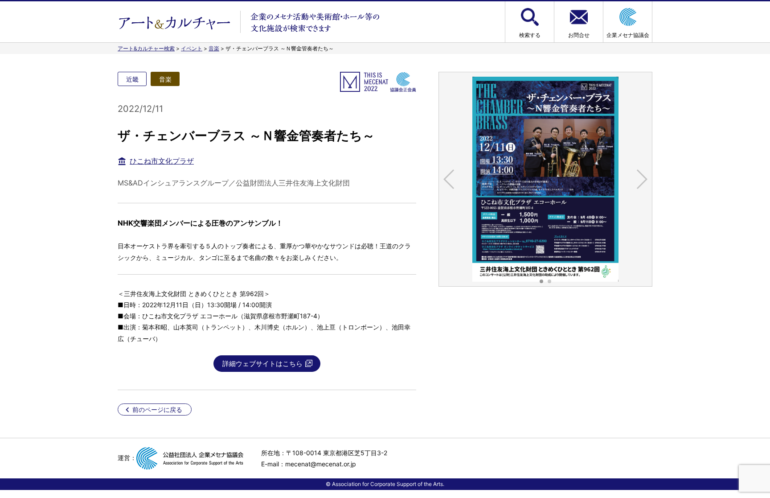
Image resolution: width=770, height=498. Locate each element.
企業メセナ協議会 (627, 35)
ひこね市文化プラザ (162, 160)
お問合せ (579, 35)
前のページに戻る (157, 409)
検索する (530, 35)
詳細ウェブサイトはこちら (262, 363)
